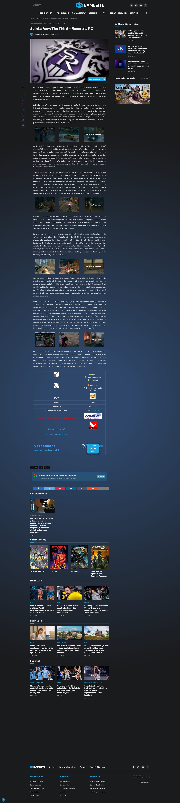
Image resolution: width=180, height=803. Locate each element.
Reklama (64, 776)
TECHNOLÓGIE (63, 13)
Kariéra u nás (34, 792)
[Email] (23, 120)
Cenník (62, 792)
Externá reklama (65, 785)
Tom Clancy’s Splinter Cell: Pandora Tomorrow (99, 573)
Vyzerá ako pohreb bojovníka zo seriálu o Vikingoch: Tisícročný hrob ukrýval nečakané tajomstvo (96, 649)
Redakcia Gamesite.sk (42, 34)
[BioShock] (79, 557)
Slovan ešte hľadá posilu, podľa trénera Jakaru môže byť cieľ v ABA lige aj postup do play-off (41, 689)
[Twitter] (23, 98)
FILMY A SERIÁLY (79, 13)
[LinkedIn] (23, 109)
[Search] (146, 13)
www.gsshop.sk (46, 450)
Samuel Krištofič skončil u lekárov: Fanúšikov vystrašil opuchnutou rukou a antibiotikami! (42, 609)
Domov (32, 18)
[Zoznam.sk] (144, 783)
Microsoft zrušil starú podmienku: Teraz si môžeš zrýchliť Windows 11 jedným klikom (138, 65)
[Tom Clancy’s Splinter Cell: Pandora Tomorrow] (100, 557)
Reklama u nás (65, 781)
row (41, 467)
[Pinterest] (23, 104)
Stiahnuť (145, 78)
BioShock (75, 571)
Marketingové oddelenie (98, 792)
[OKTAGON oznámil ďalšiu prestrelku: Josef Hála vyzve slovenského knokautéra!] (69, 593)
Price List (63, 795)
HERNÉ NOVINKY (45, 13)
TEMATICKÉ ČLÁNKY (118, 13)
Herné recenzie (47, 18)
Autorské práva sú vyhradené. (141, 778)
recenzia (34, 467)
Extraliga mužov (36, 682)
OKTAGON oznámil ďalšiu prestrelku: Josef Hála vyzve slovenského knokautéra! (67, 609)
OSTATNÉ (134, 13)
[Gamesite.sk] (90, 5)
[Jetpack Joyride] (39, 557)
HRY (103, 13)
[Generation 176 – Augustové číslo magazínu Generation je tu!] (132, 94)
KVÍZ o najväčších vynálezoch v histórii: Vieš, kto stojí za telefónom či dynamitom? (41, 649)
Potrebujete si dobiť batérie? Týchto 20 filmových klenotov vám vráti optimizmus (137, 34)
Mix (85, 642)
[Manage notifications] (3, 799)
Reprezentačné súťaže (93, 682)
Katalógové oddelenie (97, 788)
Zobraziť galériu (97, 79)
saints (47, 467)
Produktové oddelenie (97, 781)
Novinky (33, 602)
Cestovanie (61, 642)
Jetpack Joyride (37, 571)
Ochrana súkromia (36, 785)
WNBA (59, 682)
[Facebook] (23, 93)
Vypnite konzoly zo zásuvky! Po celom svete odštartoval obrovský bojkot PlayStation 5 (137, 49)
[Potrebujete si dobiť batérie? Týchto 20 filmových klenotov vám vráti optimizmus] (120, 34)
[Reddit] (23, 125)
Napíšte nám (34, 795)
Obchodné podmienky (67, 788)
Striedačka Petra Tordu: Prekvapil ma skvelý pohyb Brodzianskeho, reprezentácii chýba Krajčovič (95, 690)
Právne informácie (36, 781)
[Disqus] (69, 728)
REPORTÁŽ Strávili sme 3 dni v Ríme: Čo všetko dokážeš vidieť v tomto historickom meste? (69, 649)
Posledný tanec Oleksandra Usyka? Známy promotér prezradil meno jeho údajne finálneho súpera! (96, 609)
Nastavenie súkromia (37, 788)
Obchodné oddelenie (97, 785)
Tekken (53, 571)
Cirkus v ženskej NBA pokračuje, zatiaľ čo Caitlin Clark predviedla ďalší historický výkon (68, 689)
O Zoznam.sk (37, 776)
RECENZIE (93, 13)
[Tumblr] (23, 114)
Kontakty (95, 776)
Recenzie (38, 18)
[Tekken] (59, 557)
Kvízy (32, 642)
